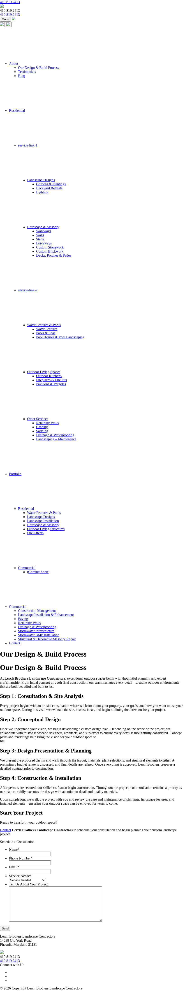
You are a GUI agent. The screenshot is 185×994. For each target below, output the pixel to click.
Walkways (43, 231)
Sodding (42, 431)
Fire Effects (35, 533)
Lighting (42, 192)
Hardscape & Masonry (43, 227)
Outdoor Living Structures (46, 529)
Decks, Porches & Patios (53, 255)
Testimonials (27, 72)
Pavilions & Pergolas (51, 384)
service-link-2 (27, 290)
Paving (23, 619)
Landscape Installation (43, 521)
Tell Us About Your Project (28, 884)
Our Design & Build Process (38, 68)
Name (14, 849)
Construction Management (37, 611)
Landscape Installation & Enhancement (46, 615)
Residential (17, 110)
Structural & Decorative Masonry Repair (47, 639)
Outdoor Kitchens (49, 376)
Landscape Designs (41, 180)
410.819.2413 (10, 2)
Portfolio (15, 474)
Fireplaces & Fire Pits (51, 380)
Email (14, 867)
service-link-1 (27, 145)
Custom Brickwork (49, 251)
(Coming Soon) (38, 572)
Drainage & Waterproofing (55, 435)
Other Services (37, 419)
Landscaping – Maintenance (56, 439)
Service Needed (20, 876)
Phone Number (20, 858)
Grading (42, 427)
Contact (14, 643)
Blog (21, 76)
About (13, 63)
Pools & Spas (45, 333)
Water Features (46, 329)
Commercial (26, 568)
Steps (40, 239)
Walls (40, 235)
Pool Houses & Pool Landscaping (60, 337)
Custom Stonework (50, 247)
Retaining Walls (47, 423)
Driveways (44, 243)
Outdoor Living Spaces (43, 372)
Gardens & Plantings (51, 184)
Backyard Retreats (49, 188)
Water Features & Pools (44, 325)
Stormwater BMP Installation (38, 635)
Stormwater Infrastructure (36, 631)
